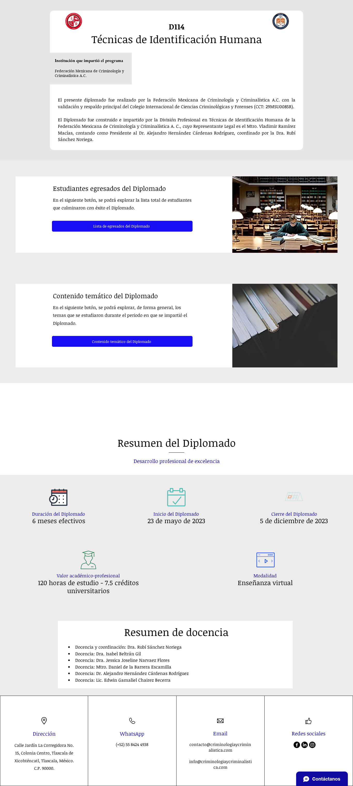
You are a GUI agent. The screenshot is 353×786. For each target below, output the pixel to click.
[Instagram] (312, 745)
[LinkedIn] (304, 745)
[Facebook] (297, 745)
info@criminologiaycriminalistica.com (220, 764)
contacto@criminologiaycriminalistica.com (220, 747)
